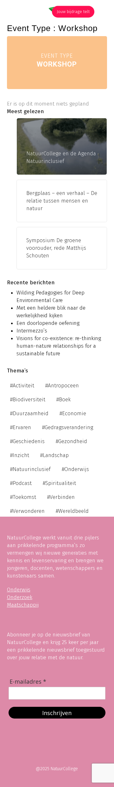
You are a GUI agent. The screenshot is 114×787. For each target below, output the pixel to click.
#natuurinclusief (30, 469)
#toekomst (23, 497)
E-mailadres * (28, 681)
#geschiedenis (27, 441)
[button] (103, 12)
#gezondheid (71, 441)
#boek (63, 399)
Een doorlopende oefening (47, 323)
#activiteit (22, 385)
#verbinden (61, 497)
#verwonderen (27, 511)
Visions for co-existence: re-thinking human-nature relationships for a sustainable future (58, 346)
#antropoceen (62, 385)
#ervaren (20, 427)
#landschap (54, 455)
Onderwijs (18, 589)
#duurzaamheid (29, 413)
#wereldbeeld (72, 511)
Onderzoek (19, 597)
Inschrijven (57, 713)
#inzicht (19, 455)
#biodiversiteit (27, 399)
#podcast (21, 483)
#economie (73, 413)
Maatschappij (23, 605)
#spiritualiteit (59, 483)
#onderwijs (75, 469)
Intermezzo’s (31, 330)
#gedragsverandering (67, 427)
